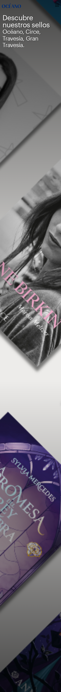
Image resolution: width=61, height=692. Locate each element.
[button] (50, 6)
